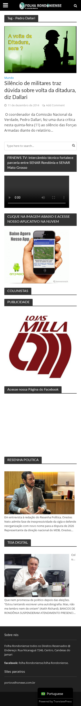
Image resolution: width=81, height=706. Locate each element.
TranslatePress (63, 701)
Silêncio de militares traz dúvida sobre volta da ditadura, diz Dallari (40, 90)
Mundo (9, 78)
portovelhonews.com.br (19, 683)
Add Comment (55, 105)
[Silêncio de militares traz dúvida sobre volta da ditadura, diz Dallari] (40, 49)
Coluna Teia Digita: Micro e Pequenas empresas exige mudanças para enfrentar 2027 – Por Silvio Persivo (73, 557)
